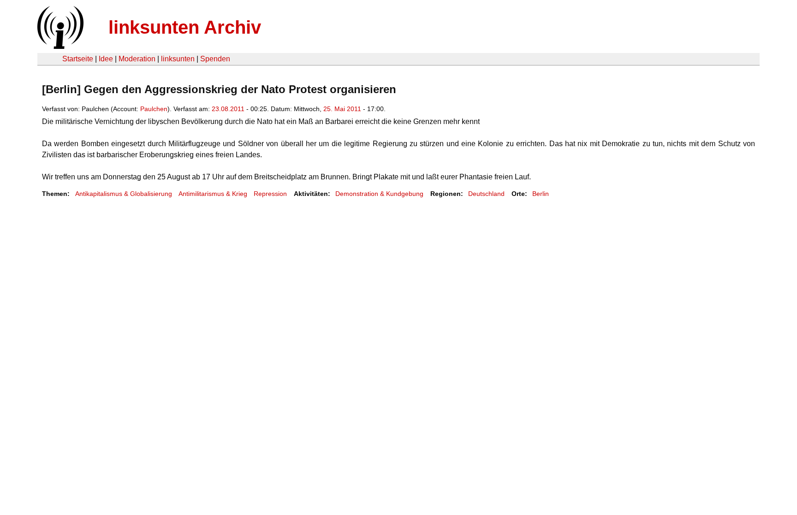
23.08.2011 (228, 108)
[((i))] (59, 46)
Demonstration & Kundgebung (379, 193)
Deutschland (486, 193)
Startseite (77, 59)
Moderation (137, 59)
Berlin (540, 193)
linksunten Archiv (184, 27)
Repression (270, 193)
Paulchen (153, 108)
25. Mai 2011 (342, 108)
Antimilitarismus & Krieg (212, 193)
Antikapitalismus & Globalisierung (123, 193)
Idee (106, 59)
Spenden (215, 59)
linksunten (178, 59)
